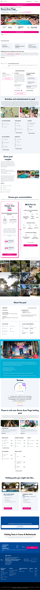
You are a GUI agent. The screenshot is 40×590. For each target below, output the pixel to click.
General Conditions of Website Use (12, 575)
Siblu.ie (36, 571)
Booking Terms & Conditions (13, 570)
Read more (3, 57)
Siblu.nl (36, 575)
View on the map (27, 12)
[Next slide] (36, 21)
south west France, (10, 53)
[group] (10, 112)
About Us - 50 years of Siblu (4, 577)
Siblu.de (36, 574)
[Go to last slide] (4, 21)
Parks (1, 7)
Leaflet (24, 561)
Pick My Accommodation (30, 245)
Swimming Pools (3, 574)
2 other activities (19, 148)
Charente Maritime (12, 7)
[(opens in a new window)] (32, 558)
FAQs (1, 575)
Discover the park (8, 508)
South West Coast (5, 7)
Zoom (17, 490)
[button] (20, 283)
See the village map (20, 93)
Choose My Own (9, 254)
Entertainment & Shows (4, 572)
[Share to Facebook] (4, 34)
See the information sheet (32, 307)
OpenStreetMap (28, 561)
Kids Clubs (2, 571)
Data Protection (11, 571)
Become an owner (21, 571)
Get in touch (31, 571)
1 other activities (19, 132)
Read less (2, 183)
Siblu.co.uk (36, 570)
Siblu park (18, 53)
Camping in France (3, 579)
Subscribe (32, 547)
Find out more (20, 526)
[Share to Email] (6, 34)
